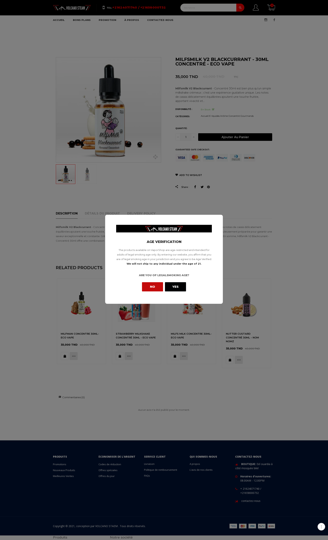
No (152, 286)
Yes (175, 287)
